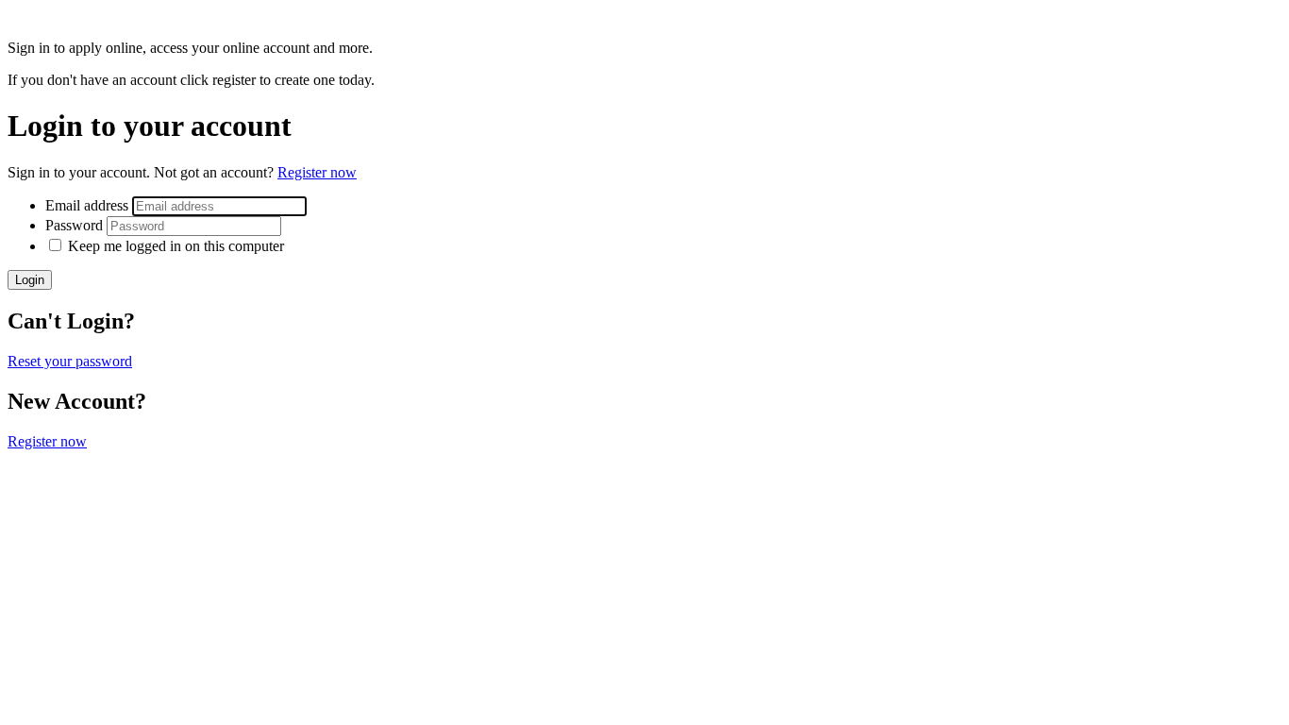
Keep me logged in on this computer (176, 246)
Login (29, 280)
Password (76, 225)
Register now (317, 172)
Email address (88, 205)
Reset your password (70, 361)
